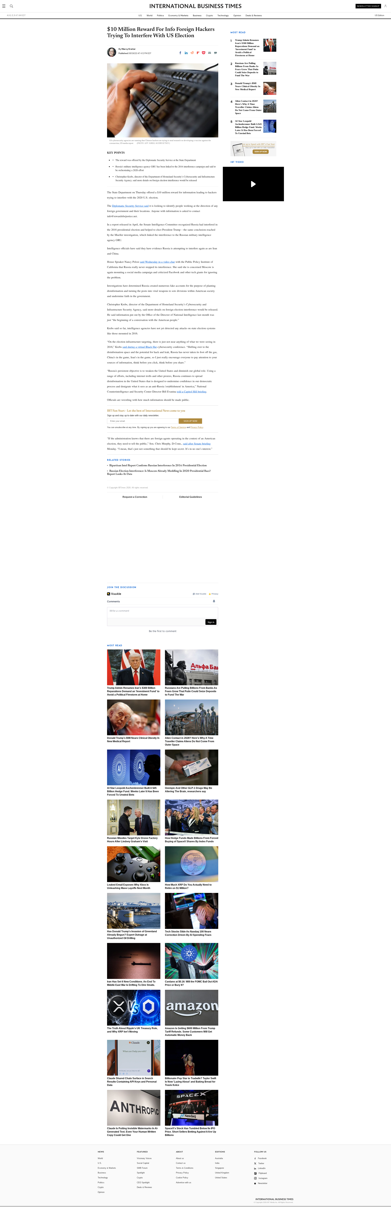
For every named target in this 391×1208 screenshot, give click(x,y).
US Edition (379, 15)
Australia (219, 1158)
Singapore (219, 1168)
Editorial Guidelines (190, 497)
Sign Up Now (260, 152)
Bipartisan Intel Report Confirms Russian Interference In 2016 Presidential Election (158, 465)
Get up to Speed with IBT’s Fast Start (258, 144)
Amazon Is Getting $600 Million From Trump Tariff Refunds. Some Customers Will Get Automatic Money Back (190, 1031)
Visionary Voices (144, 1158)
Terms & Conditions (184, 1168)
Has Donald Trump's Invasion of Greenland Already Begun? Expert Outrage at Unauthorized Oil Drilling (132, 934)
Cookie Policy (182, 1177)
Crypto (209, 15)
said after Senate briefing (197, 443)
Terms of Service (178, 427)
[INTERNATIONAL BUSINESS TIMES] (195, 6)
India (217, 1163)
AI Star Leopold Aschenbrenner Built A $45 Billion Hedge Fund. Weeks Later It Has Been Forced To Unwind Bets (133, 791)
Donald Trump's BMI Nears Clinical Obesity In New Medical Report (247, 86)
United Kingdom (222, 1173)
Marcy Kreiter (129, 49)
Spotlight (141, 1173)
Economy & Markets (178, 15)
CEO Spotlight (143, 1182)
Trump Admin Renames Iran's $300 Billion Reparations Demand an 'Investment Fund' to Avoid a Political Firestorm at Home (133, 691)
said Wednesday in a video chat (157, 262)
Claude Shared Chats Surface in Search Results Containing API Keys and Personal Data (132, 1081)
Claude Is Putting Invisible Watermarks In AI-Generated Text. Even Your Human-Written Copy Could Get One (132, 1131)
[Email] (209, 53)
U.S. (140, 15)
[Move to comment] (215, 53)
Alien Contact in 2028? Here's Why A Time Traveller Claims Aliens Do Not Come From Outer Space (189, 741)
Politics (160, 15)
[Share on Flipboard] (198, 53)
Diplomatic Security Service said (130, 206)
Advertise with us (183, 1182)
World (149, 15)
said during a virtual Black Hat (139, 347)
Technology (223, 15)
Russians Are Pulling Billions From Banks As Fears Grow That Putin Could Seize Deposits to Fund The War (191, 691)
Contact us (181, 1163)
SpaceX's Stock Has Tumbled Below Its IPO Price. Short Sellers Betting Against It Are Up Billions (190, 1131)
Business (197, 15)
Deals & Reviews (254, 15)
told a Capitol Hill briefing (191, 391)
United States (221, 1177)
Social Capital (143, 1163)
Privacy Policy (196, 427)
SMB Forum (142, 1168)
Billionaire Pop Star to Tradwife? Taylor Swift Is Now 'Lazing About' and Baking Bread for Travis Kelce (190, 1081)
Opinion (237, 15)
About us (180, 1158)
